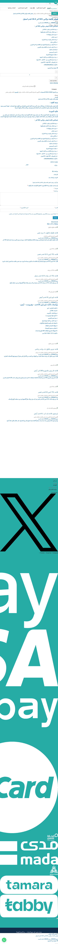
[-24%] (53, 270)
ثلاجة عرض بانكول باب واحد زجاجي (46, 349)
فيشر (7, 92)
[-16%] (54, 365)
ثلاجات (41, 13)
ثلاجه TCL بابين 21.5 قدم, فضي (47, 254)
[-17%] (53, 291)
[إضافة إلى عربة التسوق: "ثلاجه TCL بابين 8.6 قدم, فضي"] (56, 402)
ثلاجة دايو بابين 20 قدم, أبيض (48, 297)
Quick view (56, 246)
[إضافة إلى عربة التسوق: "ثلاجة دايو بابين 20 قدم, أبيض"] (56, 337)
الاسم (56, 207)
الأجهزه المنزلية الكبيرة (48, 13)
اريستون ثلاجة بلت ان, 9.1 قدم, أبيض (46, 413)
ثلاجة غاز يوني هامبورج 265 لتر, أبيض (46, 371)
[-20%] (53, 227)
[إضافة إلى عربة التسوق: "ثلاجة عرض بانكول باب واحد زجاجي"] (56, 359)
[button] (4, 940)
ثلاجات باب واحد (39, 279)
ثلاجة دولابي (11, 92)
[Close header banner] (56, 929)
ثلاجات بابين (40, 257)
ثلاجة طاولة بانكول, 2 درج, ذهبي (47, 233)
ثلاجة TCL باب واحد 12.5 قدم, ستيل (46, 276)
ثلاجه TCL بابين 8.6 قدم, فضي (48, 392)
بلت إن (45, 417)
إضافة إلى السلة (53, 80)
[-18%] (54, 248)
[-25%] (53, 343)
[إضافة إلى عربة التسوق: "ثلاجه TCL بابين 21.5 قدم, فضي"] (56, 264)
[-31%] (54, 386)
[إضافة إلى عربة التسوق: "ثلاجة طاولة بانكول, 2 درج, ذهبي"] (56, 242)
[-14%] (52, 408)
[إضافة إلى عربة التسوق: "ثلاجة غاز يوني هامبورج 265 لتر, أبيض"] (56, 380)
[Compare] (56, 230)
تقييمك (56, 188)
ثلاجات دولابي (36, 13)
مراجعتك (55, 191)
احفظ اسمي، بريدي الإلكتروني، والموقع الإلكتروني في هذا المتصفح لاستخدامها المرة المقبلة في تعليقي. (32, 213)
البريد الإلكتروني (24, 207)
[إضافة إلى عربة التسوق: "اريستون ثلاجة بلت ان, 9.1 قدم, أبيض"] (56, 423)
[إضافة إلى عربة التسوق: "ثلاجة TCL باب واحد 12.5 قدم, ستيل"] (56, 285)
